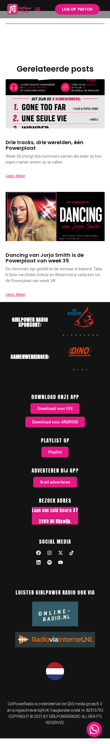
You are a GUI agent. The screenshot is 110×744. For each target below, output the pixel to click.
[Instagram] (49, 552)
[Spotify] (49, 562)
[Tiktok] (71, 552)
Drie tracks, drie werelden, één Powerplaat (44, 145)
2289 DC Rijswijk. (55, 521)
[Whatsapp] (94, 729)
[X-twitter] (60, 552)
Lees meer (15, 176)
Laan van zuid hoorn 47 (55, 510)
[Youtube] (60, 562)
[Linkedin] (38, 562)
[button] (37, 9)
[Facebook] (38, 552)
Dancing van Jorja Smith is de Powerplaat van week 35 (45, 257)
